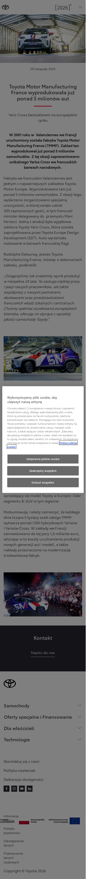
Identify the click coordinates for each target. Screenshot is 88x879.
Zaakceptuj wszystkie (42, 470)
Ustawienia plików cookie (43, 459)
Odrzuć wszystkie (43, 482)
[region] (43, 439)
